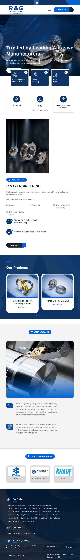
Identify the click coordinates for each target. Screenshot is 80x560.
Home (9, 533)
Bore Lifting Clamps (14, 521)
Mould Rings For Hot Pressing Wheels (39, 505)
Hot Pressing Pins (34, 508)
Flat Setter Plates (54, 515)
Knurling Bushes (55, 518)
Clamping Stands (13, 518)
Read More (21, 304)
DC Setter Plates (41, 515)
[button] (36, 315)
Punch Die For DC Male (22, 301)
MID (58, 554)
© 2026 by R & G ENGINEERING (17, 555)
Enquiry (35, 533)
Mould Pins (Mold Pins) (50, 508)
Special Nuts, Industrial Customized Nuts (34, 518)
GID (58, 557)
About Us (17, 533)
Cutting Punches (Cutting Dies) (50, 511)
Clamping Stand (58, 301)
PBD (71, 554)
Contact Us (26, 533)
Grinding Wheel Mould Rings (16, 505)
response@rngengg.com (67, 547)
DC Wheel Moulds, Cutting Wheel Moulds (20, 515)
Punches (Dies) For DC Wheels (17, 508)
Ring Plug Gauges (28, 521)
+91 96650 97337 (50, 547)
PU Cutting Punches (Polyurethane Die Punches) (23, 511)
